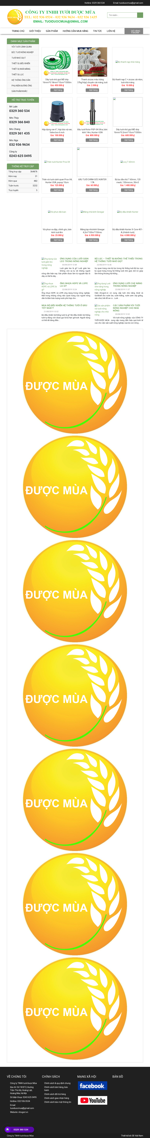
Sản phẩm (52, 31)
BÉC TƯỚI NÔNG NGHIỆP (23, 52)
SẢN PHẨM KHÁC (19, 91)
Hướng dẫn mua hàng (75, 31)
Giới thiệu (35, 31)
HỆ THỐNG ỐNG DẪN (21, 80)
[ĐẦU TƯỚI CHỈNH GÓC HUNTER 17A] (99, 162)
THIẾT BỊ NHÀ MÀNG (21, 69)
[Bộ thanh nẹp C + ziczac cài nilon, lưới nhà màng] (127, 62)
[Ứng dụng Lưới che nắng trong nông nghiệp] (103, 286)
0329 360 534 (98, 3)
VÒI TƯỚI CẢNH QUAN (22, 47)
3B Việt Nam (137, 1135)
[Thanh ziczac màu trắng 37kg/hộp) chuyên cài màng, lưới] (92, 62)
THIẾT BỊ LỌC (18, 74)
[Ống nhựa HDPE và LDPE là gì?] (50, 286)
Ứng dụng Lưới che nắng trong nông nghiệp (127, 284)
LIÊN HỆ (111, 31)
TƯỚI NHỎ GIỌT (19, 58)
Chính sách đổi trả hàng (55, 1094)
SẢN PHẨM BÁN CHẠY (92, 41)
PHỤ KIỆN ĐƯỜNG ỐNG (22, 85)
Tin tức (97, 31)
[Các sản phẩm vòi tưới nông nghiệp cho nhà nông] (103, 310)
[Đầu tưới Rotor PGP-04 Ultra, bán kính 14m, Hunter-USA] (92, 112)
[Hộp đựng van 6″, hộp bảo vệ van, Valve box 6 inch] (57, 112)
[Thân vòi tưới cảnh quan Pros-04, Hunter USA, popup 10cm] (57, 162)
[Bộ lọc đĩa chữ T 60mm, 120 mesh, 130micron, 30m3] (127, 162)
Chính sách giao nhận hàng (56, 1098)
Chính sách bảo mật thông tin (57, 1102)
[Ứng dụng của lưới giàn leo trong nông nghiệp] (50, 263)
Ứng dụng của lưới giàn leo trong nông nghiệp (74, 260)
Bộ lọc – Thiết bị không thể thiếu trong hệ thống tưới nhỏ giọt (119, 260)
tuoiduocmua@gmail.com (131, 3)
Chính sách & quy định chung (57, 1083)
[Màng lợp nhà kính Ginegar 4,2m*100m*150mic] (92, 212)
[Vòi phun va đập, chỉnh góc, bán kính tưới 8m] (57, 212)
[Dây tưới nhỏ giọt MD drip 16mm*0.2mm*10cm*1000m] (127, 112)
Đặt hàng (57, 90)
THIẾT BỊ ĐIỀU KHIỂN (21, 63)
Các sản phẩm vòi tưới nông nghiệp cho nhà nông (126, 308)
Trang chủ (18, 31)
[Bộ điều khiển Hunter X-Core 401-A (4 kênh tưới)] (127, 212)
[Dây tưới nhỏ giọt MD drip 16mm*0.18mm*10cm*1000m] (57, 62)
